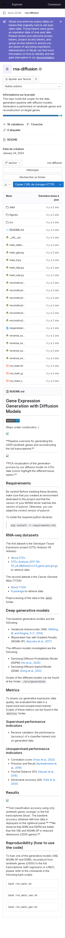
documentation (45, 57)
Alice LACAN (14, 13)
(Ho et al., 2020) (31, 662)
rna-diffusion (54, 162)
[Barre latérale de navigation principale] (4, 13)
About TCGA (18, 587)
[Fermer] (60, 21)
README (12, 139)
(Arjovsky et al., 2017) (39, 641)
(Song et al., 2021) (31, 670)
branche (37, 124)
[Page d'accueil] (5, 4)
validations (15, 124)
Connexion (54, 4)
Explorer (17, 4)
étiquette (13, 130)
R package (17, 591)
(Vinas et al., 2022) (44, 759)
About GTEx (18, 557)
